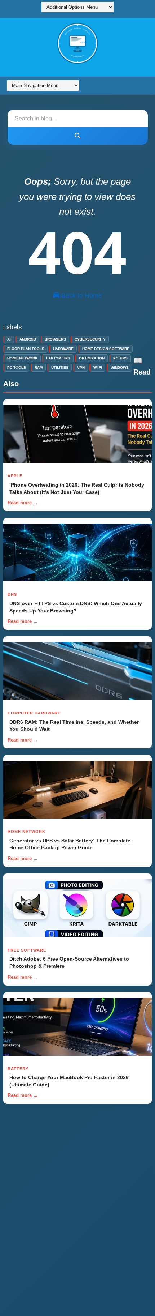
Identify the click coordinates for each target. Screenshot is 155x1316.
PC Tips (120, 358)
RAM (39, 367)
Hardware (63, 349)
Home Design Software (105, 349)
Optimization (92, 358)
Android (27, 339)
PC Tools (16, 367)
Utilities (59, 367)
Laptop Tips (58, 358)
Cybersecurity (90, 339)
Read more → (23, 502)
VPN (81, 367)
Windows (120, 367)
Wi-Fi (97, 367)
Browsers (55, 339)
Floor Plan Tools (25, 349)
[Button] (78, 136)
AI (9, 339)
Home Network (22, 358)
